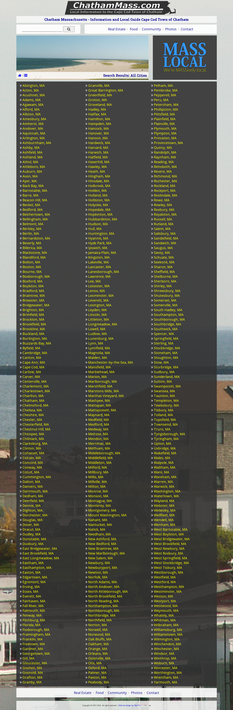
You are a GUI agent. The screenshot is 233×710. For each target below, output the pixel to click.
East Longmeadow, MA (41, 558)
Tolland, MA (163, 415)
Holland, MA (98, 195)
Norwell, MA (98, 629)
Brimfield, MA (33, 314)
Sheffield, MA (164, 271)
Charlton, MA (33, 395)
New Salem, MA (100, 558)
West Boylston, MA (169, 534)
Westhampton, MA (169, 586)
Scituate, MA (164, 257)
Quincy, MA (163, 147)
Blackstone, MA (35, 252)
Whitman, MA (165, 620)
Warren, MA (163, 481)
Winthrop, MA (165, 658)
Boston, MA (32, 267)
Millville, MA (97, 481)
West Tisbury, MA (168, 567)
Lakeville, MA (98, 262)
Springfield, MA (166, 338)
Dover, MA (31, 524)
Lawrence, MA (99, 276)
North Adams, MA (102, 582)
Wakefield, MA (165, 453)
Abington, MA (34, 85)
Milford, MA (97, 467)
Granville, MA (99, 85)
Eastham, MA (33, 562)
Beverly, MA (32, 243)
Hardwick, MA (99, 142)
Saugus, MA (163, 247)
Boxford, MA (32, 281)
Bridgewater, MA (36, 305)
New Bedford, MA (102, 543)
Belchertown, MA (36, 214)
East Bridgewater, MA (40, 548)
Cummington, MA (37, 477)
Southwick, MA (166, 329)
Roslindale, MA (165, 195)
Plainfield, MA (165, 119)
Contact (187, 29)
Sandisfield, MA (166, 238)
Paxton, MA (97, 677)
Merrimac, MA (99, 443)
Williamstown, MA (168, 634)
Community (151, 29)
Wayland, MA (164, 500)
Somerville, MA (166, 305)
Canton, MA (32, 357)
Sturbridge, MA (166, 367)
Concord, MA (33, 462)
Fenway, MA (32, 615)
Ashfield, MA (32, 152)
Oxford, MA (97, 668)
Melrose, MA (98, 434)
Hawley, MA (97, 166)
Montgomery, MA (102, 510)
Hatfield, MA (98, 157)
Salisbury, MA (165, 233)
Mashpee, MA (99, 400)
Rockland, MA (164, 185)
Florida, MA (31, 625)
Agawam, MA (33, 104)
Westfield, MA (165, 577)
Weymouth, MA (166, 610)
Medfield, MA (98, 419)
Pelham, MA (163, 85)
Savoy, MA (162, 252)
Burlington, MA (35, 338)
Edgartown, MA (35, 577)
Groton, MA (97, 100)
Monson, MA (98, 496)
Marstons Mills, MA (103, 391)
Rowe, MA (162, 200)
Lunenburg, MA (101, 338)
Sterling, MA (163, 343)
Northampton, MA (103, 605)
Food (134, 29)
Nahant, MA (97, 520)
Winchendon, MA (167, 644)
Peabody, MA (98, 682)
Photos (171, 29)
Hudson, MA (98, 224)
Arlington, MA (34, 138)
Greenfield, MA (100, 95)
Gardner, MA (33, 648)
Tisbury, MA (163, 410)
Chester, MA (32, 419)
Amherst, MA (33, 123)
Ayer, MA (30, 181)
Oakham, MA (98, 644)
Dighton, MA (33, 510)
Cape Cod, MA (34, 367)
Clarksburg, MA (35, 443)
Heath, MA (96, 171)
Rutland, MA (163, 224)
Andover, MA (33, 128)
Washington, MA (167, 491)
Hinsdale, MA (98, 181)
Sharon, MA (163, 267)
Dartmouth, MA (35, 491)
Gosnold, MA (33, 672)
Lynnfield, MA (99, 348)
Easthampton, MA (37, 567)
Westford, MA (165, 582)
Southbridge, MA (167, 324)
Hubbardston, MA (102, 219)
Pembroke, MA (166, 90)
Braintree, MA (34, 295)
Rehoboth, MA (165, 166)
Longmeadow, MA (102, 324)
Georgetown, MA (36, 653)
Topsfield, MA (165, 419)
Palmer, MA (97, 672)
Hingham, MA (99, 176)
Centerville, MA (35, 381)
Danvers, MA (33, 486)
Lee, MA (94, 281)
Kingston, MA (99, 257)
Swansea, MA (164, 391)
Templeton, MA (166, 400)
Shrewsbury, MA (167, 290)
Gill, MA (29, 658)
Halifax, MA (97, 114)
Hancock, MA (98, 128)
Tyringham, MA (166, 438)
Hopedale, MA (99, 209)
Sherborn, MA (165, 281)
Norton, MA (97, 625)
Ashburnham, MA (37, 142)
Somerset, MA (165, 300)
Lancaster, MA (99, 267)
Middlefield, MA (100, 457)
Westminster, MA (168, 591)
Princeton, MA (165, 138)
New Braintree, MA (103, 548)
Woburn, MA (164, 663)
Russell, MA (163, 219)
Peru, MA (161, 100)
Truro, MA (162, 429)
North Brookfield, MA (105, 596)
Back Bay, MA (33, 185)
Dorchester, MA (35, 515)
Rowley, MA (163, 205)
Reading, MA (164, 162)
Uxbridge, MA (165, 448)
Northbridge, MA (101, 615)
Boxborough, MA (36, 276)
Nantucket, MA (100, 524)
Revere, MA (163, 171)
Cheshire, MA (33, 415)
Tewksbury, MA (166, 405)
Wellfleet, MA (164, 515)
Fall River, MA (33, 605)
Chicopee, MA (33, 434)
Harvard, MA (98, 147)
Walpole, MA (164, 462)
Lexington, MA (99, 305)
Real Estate (117, 29)
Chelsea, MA (32, 410)
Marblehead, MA (101, 372)
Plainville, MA (164, 123)
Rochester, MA (165, 181)
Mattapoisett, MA (102, 410)
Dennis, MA (32, 505)
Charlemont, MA (36, 386)
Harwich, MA (98, 152)
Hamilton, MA (99, 119)
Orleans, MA (98, 653)
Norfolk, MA (97, 577)
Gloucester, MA (35, 663)
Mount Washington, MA (107, 515)
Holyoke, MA (98, 205)
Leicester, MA (99, 286)
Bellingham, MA (35, 219)
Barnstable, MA (35, 190)
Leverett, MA (98, 300)
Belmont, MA (33, 224)
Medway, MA (98, 429)
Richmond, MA (165, 176)
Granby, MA (32, 682)
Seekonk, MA (164, 262)
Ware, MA (161, 472)
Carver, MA (31, 376)
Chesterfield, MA (36, 424)
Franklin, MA (33, 639)
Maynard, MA (99, 415)
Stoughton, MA (166, 357)
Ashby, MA (31, 147)
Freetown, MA (34, 644)
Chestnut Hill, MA (36, 429)
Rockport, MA (165, 190)
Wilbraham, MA (166, 625)
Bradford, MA (33, 290)
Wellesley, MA (165, 510)
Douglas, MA (33, 520)
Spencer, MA (164, 333)
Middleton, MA (100, 462)
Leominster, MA (101, 295)
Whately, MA (164, 615)
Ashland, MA (33, 157)
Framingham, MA (36, 634)
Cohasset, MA (33, 453)
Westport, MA (165, 601)
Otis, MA (95, 663)
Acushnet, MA (34, 95)
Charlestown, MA (36, 391)
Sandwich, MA (165, 243)
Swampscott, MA (167, 386)
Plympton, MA (165, 133)
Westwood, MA (166, 605)
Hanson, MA (98, 138)
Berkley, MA (32, 228)
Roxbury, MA (164, 209)
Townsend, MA (166, 424)
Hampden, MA (99, 123)
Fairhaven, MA (34, 601)
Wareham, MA (165, 477)
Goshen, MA (32, 668)
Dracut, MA (31, 529)
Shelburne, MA (166, 276)
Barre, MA (31, 195)
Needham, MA (99, 534)
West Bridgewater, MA (172, 539)
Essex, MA (30, 591)
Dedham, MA (33, 496)
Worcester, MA (165, 668)
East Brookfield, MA (38, 553)
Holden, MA (97, 190)
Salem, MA (162, 228)
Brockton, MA (33, 319)
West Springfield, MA (170, 558)
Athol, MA (30, 162)
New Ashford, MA (102, 539)
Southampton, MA (169, 314)
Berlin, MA (31, 233)
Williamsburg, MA (168, 629)
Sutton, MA (163, 381)
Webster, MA (164, 505)
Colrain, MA (32, 457)
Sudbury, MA (164, 372)
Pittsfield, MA (164, 114)
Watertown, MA (166, 496)
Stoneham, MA (166, 352)
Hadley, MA (97, 109)
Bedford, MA (33, 209)
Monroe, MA (98, 491)
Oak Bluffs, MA (100, 639)
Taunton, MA (164, 395)
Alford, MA (31, 109)
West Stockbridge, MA (171, 562)
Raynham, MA (165, 157)
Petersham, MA (166, 104)
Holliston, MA (99, 200)
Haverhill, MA (99, 162)
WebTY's (130, 705)
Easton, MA (32, 572)
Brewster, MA (33, 300)
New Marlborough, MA (106, 553)
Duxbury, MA (33, 543)
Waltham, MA (164, 467)
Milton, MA (97, 486)
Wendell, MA (164, 520)
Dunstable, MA (34, 539)
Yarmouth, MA (165, 682)
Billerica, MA (32, 247)
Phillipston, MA (166, 109)
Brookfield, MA (34, 324)
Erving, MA (31, 586)
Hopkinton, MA (100, 214)
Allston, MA (32, 114)
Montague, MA (100, 500)
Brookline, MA (34, 329)
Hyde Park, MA (100, 243)
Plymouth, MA (165, 128)
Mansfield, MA (99, 367)
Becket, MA (31, 205)
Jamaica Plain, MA (102, 252)
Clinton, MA (32, 448)
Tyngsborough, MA (169, 434)
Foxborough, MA (36, 629)
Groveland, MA (100, 104)
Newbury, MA (99, 562)
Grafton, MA (32, 677)
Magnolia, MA (99, 352)
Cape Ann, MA (34, 362)
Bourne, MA (32, 271)
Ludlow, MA (97, 333)
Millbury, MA (98, 472)
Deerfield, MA (33, 500)
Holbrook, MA (99, 185)
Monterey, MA (99, 505)
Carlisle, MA (32, 372)
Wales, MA (162, 457)
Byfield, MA (31, 348)
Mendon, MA (98, 438)
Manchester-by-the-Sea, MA (110, 362)
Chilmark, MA (33, 438)
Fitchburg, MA (34, 620)
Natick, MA (96, 529)
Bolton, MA (31, 262)
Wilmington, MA (167, 639)
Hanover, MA (98, 133)
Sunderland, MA (167, 376)
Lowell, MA (96, 329)
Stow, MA (161, 362)
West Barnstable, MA (170, 529)
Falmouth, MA (34, 610)
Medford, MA (98, 424)
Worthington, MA (168, 672)
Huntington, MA (101, 233)
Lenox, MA (96, 290)
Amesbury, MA (34, 119)
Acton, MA (31, 90)
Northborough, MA (103, 610)
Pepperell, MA (165, 95)
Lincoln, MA (97, 314)
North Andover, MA (103, 586)
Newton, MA (98, 572)
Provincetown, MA (168, 142)
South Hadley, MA (168, 310)
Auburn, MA (32, 171)
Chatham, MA (33, 400)
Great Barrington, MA (105, 90)
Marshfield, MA (100, 386)
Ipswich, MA (97, 247)
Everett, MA (32, 596)
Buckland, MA (33, 333)
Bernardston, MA (36, 238)
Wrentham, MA (166, 677)
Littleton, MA (98, 319)
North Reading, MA (103, 601)
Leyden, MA (97, 310)
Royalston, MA (165, 214)
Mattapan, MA (99, 405)
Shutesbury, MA (167, 295)
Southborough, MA (169, 319)
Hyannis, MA (98, 238)
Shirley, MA (163, 286)
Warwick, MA (164, 486)
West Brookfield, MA (170, 543)
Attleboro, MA (34, 166)
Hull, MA (95, 228)
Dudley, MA (32, 534)
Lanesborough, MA (103, 271)
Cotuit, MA (31, 472)
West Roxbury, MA (168, 553)
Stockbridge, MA (167, 348)
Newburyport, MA (102, 567)
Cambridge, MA (35, 352)
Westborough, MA (168, 572)
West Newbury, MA (169, 548)
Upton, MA (162, 443)
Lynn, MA (95, 343)
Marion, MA (97, 376)
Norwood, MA (99, 634)
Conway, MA (32, 467)
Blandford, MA (34, 257)
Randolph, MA (165, 152)
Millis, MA (95, 477)
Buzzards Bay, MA (37, 343)
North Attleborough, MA (108, 591)
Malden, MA (97, 357)
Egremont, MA (34, 582)
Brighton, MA (33, 310)
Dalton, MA (31, 481)
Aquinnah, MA (34, 133)
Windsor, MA (164, 653)
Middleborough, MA (104, 453)
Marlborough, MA (102, 381)
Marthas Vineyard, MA (106, 395)
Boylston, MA (33, 286)
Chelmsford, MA (35, 405)
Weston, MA (163, 596)
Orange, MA (97, 648)
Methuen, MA (99, 448)
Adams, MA (32, 100)
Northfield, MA (100, 620)
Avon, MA (30, 176)
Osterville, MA (99, 658)
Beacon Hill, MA (35, 200)
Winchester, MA (166, 648)
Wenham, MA (164, 524)
